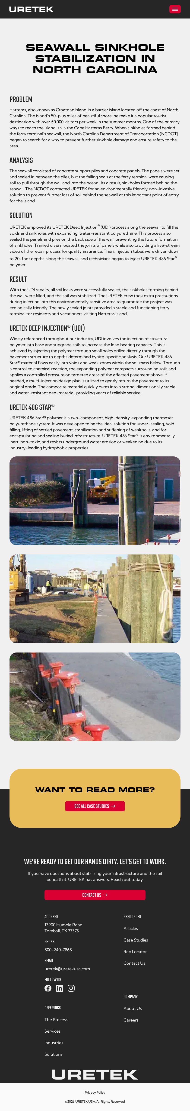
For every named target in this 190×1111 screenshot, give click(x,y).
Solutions (53, 1054)
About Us (133, 1008)
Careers (131, 1020)
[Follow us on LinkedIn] (59, 988)
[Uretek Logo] (95, 1076)
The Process (56, 1019)
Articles (131, 928)
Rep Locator (135, 951)
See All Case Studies (91, 806)
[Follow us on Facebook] (47, 988)
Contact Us (91, 895)
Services (52, 1031)
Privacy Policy (95, 1093)
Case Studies (136, 940)
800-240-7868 (58, 949)
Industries (53, 1042)
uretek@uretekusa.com (67, 968)
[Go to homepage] (31, 9)
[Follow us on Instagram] (71, 988)
